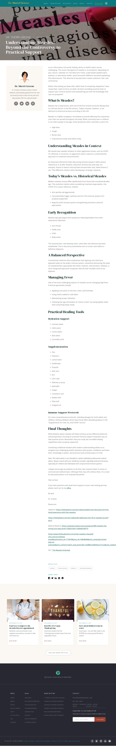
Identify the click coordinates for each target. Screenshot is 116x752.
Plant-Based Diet (30, 705)
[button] (67, 3)
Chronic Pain (29, 712)
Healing (27, 715)
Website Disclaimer (43, 741)
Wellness (28, 698)
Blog (75, 3)
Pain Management (31, 708)
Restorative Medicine (32, 701)
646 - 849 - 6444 (77, 701)
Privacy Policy (57, 741)
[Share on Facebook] (49, 578)
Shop (12, 712)
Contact (89, 3)
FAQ (11, 719)
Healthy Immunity (31, 719)
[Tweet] (52, 578)
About (12, 701)
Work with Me (56, 3)
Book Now (99, 3)
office (69, 488)
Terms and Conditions (72, 741)
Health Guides (15, 708)
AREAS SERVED (29, 741)
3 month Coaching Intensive (54, 701)
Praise (82, 3)
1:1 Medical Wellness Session (54, 698)
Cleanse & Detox (30, 722)
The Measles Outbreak (61, 550)
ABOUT (46, 3)
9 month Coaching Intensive (54, 708)
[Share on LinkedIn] (55, 578)
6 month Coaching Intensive (54, 705)
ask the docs (14, 715)
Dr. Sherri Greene (18, 37)
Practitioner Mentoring (52, 712)
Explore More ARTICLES (58, 653)
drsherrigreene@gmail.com (82, 698)
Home (12, 698)
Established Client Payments (54, 715)
